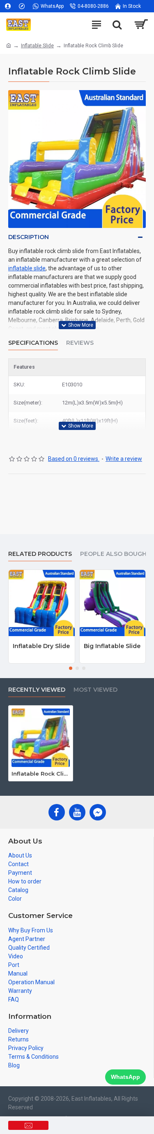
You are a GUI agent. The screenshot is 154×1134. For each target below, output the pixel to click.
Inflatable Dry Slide (41, 646)
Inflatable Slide (37, 46)
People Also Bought (115, 554)
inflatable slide (27, 268)
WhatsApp (125, 1077)
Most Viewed (95, 689)
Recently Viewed (36, 689)
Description (28, 237)
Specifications (33, 342)
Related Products (40, 554)
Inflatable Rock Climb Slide (40, 773)
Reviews (80, 342)
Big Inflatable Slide (112, 646)
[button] (70, 668)
